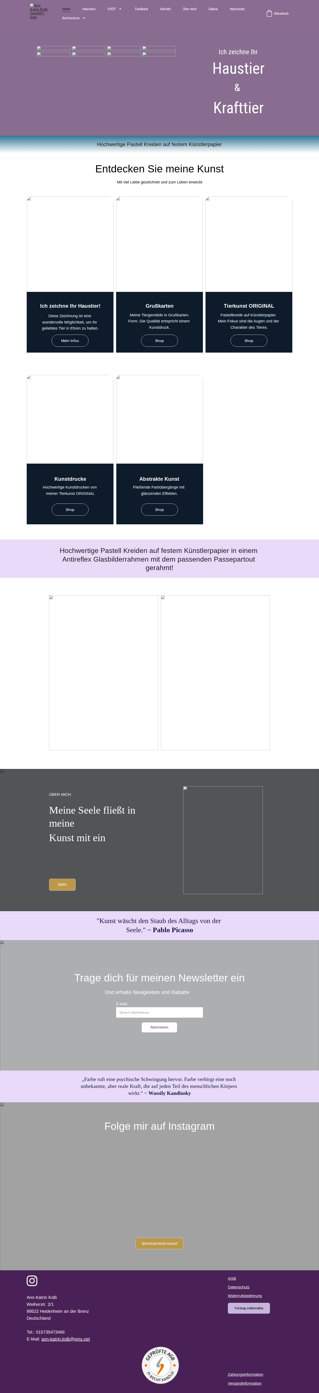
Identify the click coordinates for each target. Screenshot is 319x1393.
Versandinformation (244, 1383)
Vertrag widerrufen (248, 1308)
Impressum (237, 9)
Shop (159, 340)
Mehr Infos (70, 340)
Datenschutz (239, 1287)
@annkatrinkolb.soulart (159, 1243)
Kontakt (165, 9)
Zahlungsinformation (245, 1374)
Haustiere (88, 9)
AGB (232, 1278)
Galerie (213, 9)
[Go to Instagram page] (32, 1280)
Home (66, 9)
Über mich (190, 9)
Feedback (141, 9)
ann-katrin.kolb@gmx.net (65, 1339)
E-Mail (121, 1004)
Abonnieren (159, 1027)
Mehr (62, 884)
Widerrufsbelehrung (245, 1296)
